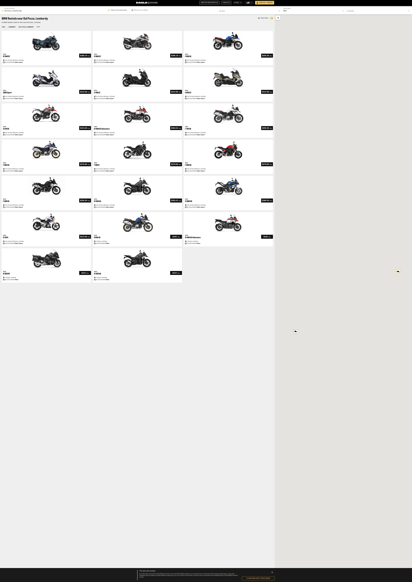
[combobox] (55, 10)
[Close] (272, 572)
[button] (209, 3)
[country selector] (249, 3)
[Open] (279, 11)
